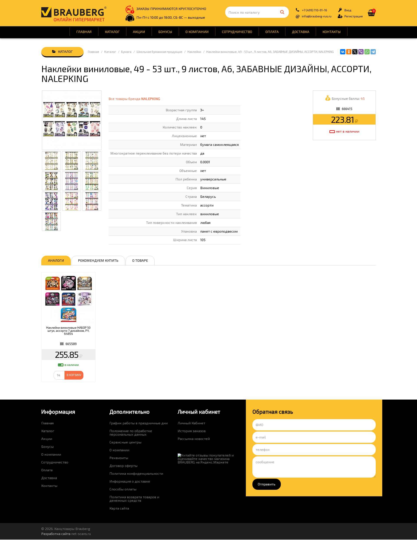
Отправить (266, 484)
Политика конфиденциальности (136, 473)
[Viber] (361, 51)
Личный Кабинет (191, 423)
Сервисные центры (125, 442)
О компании (197, 32)
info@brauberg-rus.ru (316, 16)
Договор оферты (123, 465)
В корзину (74, 375)
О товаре (140, 260)
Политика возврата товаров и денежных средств (134, 498)
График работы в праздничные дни (138, 423)
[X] (354, 51)
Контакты (332, 32)
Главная (84, 32)
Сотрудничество (237, 32)
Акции (139, 32)
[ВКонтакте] (342, 51)
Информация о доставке (129, 481)
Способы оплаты (122, 489)
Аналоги (56, 260)
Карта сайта (119, 508)
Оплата (272, 32)
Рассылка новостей (194, 439)
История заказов (192, 431)
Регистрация (353, 16)
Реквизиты (118, 458)
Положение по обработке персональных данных (130, 432)
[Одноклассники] (348, 51)
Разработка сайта (55, 534)
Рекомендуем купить (98, 260)
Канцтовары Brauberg (73, 12)
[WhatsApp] (367, 51)
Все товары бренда (134, 99)
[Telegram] (373, 51)
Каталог (112, 32)
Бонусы (165, 32)
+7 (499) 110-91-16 (314, 10)
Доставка (300, 32)
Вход (347, 10)
